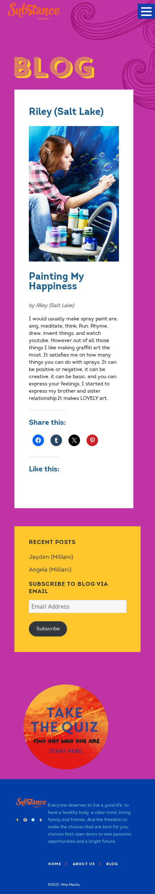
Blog (112, 864)
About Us (83, 864)
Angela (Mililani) (50, 569)
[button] (146, 11)
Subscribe (48, 629)
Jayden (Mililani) (51, 556)
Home (54, 864)
